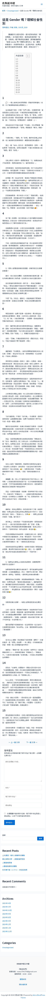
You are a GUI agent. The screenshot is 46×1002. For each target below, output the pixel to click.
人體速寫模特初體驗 (9, 866)
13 (19, 87)
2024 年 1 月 (6, 928)
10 (19, 80)
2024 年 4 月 (6, 921)
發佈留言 (5, 27)
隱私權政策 (23, 984)
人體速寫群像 (7, 862)
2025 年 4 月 (6, 903)
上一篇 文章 (14, 742)
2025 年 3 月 (6, 907)
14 (19, 90)
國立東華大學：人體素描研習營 (13, 859)
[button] (26, 56)
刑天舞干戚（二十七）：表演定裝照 (14, 870)
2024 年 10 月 (7, 910)
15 (19, 92)
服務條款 (23, 979)
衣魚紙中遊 (8, 3)
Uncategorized (7, 947)
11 (19, 83)
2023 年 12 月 (7, 931)
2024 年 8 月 (6, 917)
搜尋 (4, 835)
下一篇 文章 (31, 742)
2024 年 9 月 (6, 914)
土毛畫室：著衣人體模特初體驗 (13, 855)
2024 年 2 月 (6, 924)
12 (19, 85)
